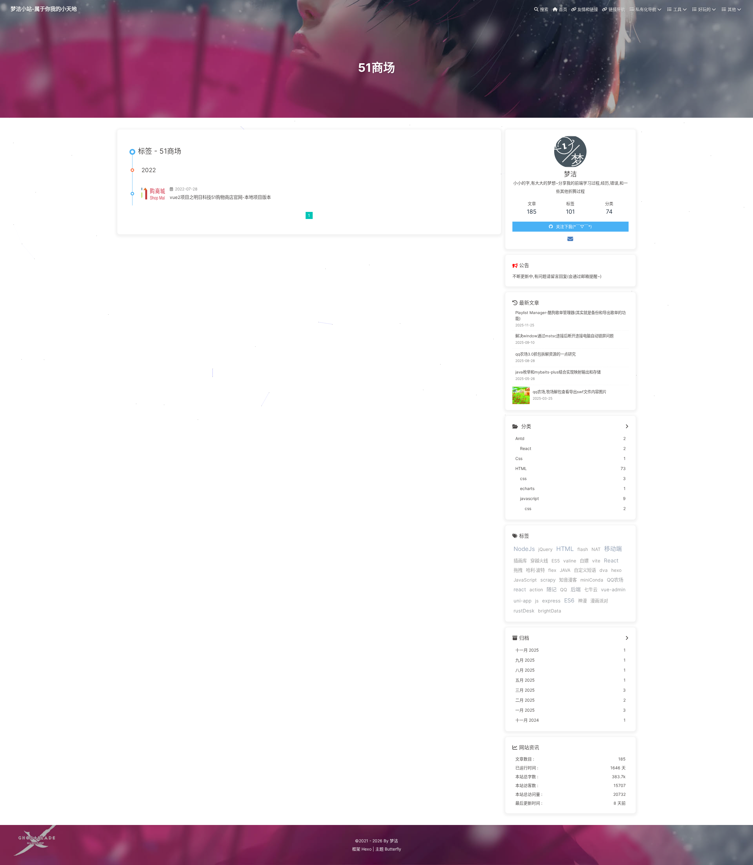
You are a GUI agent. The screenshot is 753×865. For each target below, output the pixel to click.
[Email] (570, 239)
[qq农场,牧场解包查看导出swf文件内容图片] (521, 395)
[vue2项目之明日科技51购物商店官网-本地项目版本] (153, 193)
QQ (563, 589)
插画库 (520, 561)
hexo (616, 570)
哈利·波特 (535, 570)
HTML (565, 548)
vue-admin (613, 589)
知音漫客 (568, 580)
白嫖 (584, 561)
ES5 (556, 561)
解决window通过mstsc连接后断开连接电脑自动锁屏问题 (564, 335)
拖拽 (518, 570)
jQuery (545, 549)
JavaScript (525, 580)
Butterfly (393, 848)
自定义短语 (585, 570)
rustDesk (524, 611)
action (536, 589)
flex (552, 570)
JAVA (565, 570)
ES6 (569, 600)
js (537, 601)
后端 (576, 589)
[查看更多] (627, 427)
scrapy (548, 580)
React (611, 560)
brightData (549, 611)
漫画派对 (599, 601)
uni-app (523, 601)
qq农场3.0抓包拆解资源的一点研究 (545, 354)
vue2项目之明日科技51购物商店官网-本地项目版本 (220, 197)
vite (596, 561)
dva (603, 570)
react (520, 589)
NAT (596, 549)
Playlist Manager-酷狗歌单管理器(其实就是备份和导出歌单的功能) (570, 315)
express (551, 601)
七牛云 (590, 589)
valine (569, 561)
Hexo (366, 848)
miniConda (591, 580)
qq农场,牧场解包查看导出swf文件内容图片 (570, 391)
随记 (552, 589)
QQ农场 (615, 580)
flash (582, 549)
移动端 (613, 548)
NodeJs (524, 548)
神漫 (582, 601)
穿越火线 (539, 561)
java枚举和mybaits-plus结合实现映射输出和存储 (558, 372)
